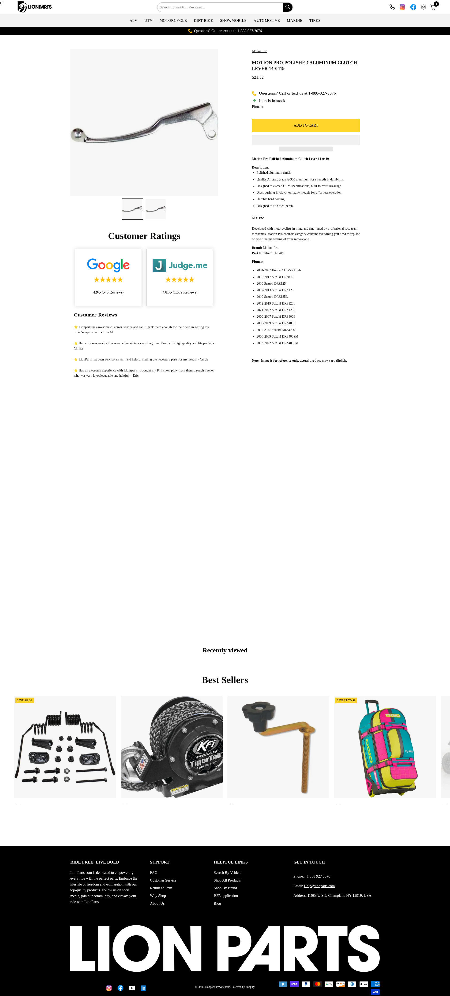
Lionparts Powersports (217, 987)
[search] (287, 7)
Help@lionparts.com (319, 886)
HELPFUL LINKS (231, 862)
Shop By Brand (225, 888)
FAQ (154, 873)
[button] (133, 20)
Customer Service (163, 880)
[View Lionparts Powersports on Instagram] (402, 7)
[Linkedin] (142, 988)
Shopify (250, 987)
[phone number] (392, 7)
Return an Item (161, 888)
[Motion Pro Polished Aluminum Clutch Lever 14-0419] (132, 209)
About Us (157, 903)
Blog (217, 903)
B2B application (226, 896)
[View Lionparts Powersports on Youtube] (131, 988)
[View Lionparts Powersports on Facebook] (413, 7)
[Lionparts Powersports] (35, 7)
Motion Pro (259, 51)
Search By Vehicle (227, 873)
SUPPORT (159, 862)
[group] (225, 751)
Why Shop (158, 896)
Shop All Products (227, 880)
